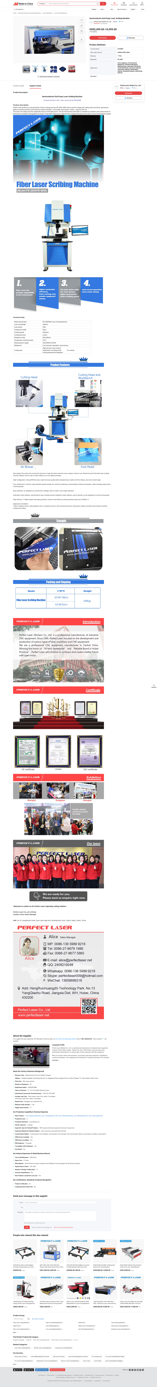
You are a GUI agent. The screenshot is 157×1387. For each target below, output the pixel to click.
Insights (117, 1375)
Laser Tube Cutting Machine (22, 1348)
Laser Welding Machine (81, 1116)
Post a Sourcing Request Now (63, 1227)
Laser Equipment (47, 13)
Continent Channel (99, 1375)
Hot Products (41, 1375)
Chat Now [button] (132, 38)
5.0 (122, 88)
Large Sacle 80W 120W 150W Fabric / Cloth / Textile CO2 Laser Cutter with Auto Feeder (105, 1303)
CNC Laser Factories (59, 1356)
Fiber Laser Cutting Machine (21, 1322)
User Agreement (88, 1380)
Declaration (97, 1380)
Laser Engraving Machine (33, 1116)
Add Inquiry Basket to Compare (50, 76)
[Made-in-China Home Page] (23, 4)
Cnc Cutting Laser (97, 1356)
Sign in (142, 5)
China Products (50, 1375)
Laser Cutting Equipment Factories (78, 1356)
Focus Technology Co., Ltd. (66, 1380)
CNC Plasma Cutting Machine (119, 1326)
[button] (98, 3)
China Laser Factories (21, 1356)
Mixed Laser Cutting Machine (86, 1326)
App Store (17, 1370)
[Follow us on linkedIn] (143, 1370)
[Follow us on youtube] (138, 1370)
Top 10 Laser (86, 1361)
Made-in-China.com (71, 1377)
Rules (142, 9)
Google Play (28, 1370)
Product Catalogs (39, 1319)
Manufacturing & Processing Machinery (29, 13)
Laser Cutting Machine (60, 13)
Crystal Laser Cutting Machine (63, 1348)
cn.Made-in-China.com (95, 1377)
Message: (20, 1212)
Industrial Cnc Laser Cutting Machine (47, 1361)
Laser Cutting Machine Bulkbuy (114, 1361)
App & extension (121, 9)
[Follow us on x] (132, 1370)
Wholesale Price (89, 1375)
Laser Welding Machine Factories (40, 1356)
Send (26, 1227)
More (14, 1364)
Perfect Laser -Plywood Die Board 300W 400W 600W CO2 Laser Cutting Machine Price (78, 1303)
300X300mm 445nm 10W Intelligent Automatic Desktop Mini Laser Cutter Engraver (23, 1267)
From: (21, 1202)
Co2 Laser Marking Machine (54, 1329)
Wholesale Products (78, 1375)
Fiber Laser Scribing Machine (21, 1329)
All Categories (19, 9)
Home (14, 13)
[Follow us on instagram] (135, 1370)
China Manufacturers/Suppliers (64, 1375)
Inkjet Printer (16, 1326)
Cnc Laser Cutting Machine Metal (115, 1356)
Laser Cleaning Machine (95, 1116)
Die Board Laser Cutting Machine (120, 1329)
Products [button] (42, 4)
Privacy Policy (106, 1380)
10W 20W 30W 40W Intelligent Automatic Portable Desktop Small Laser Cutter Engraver (78, 1267)
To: (22, 1207)
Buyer (102, 9)
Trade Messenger (42, 1370)
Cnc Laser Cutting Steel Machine (24, 1361)
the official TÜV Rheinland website (65, 1039)
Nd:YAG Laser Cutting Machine (42, 1348)
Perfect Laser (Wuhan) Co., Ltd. (102, 21)
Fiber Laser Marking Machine (64, 1116)
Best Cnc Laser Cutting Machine (70, 1361)
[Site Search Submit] (103, 4)
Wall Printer (81, 1322)
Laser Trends (97, 1361)
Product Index (109, 1375)
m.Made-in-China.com (82, 1377)
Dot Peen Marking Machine (86, 1329)
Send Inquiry (102, 38)
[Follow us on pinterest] (140, 1370)
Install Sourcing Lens (58, 1370)
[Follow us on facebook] (130, 1370)
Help (111, 9)
